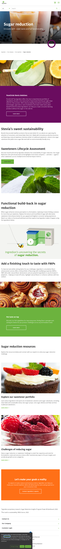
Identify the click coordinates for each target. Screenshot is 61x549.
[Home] (4, 4)
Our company (10, 52)
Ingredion (3, 52)
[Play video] (30, 242)
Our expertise (18, 52)
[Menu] (58, 2)
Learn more (16, 113)
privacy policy (7, 536)
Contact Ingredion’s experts (30, 491)
